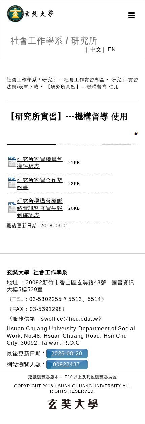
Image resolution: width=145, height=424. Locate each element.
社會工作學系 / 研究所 (32, 79)
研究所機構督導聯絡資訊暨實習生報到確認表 (40, 208)
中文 (96, 49)
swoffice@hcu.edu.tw (69, 319)
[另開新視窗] (30, 13)
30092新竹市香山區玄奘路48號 (66, 282)
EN (112, 49)
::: (2, 62)
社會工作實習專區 (84, 79)
